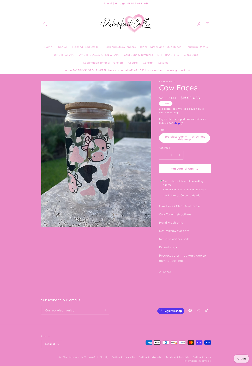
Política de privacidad (150, 357)
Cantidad (164, 147)
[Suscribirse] (105, 310)
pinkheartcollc (75, 357)
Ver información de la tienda (181, 195)
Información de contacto (197, 360)
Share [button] (167, 272)
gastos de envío (173, 108)
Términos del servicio (177, 357)
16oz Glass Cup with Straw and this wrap (184, 138)
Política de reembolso (123, 357)
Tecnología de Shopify (96, 357)
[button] (45, 24)
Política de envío (202, 357)
